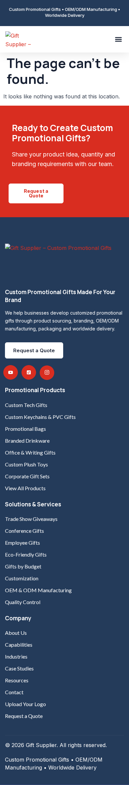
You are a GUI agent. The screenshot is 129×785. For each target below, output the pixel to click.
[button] (118, 39)
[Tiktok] (29, 372)
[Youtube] (10, 372)
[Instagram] (47, 372)
